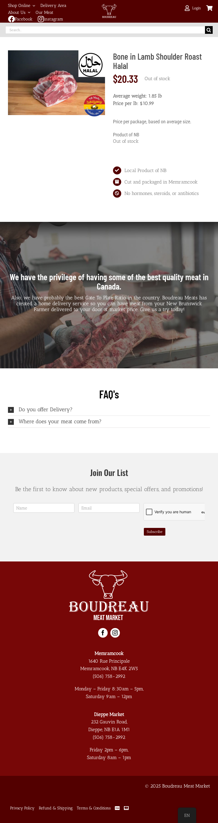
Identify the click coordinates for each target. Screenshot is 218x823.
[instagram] (115, 633)
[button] (109, 409)
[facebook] (103, 633)
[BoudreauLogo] (109, 6)
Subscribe (154, 531)
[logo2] (109, 573)
